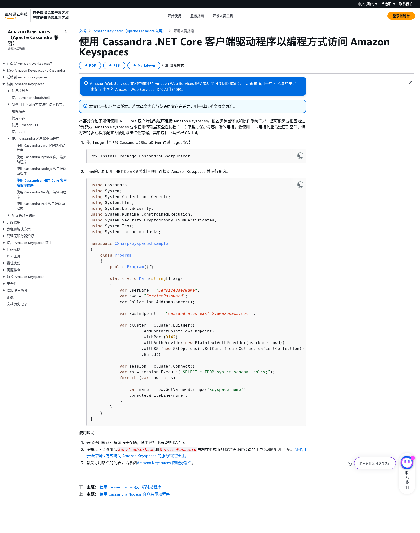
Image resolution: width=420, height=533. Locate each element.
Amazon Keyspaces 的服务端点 (164, 462)
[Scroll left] (164, 16)
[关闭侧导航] (65, 31)
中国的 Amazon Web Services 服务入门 (137, 89)
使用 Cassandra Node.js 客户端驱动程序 (135, 494)
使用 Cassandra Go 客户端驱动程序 (130, 487)
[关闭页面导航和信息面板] (410, 82)
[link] (184, 30)
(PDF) (176, 89)
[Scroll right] (237, 16)
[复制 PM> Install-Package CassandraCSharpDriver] (300, 155)
